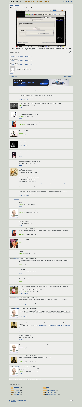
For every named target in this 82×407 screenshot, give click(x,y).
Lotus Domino (17, 390)
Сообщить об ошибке (12, 401)
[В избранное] (70, 49)
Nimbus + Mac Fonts (51, 388)
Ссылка (11, 73)
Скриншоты (17, 5)
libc (20, 223)
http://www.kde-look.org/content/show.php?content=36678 (21, 60)
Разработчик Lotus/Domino (51, 394)
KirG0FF (21, 204)
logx (20, 154)
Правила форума (16, 400)
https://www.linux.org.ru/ (12, 402)
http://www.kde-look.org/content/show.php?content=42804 (21, 56)
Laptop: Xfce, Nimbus (51, 390)
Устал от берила (14, 76)
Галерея (30, 1)
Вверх (72, 400)
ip (19, 186)
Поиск (48, 1)
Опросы (41, 1)
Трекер (45, 1)
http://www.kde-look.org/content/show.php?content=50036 (21, 64)
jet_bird (20, 116)
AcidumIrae (21, 291)
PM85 (20, 105)
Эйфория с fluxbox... (67, 76)
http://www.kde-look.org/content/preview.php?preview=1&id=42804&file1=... (54, 183)
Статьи (33, 1)
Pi (20, 69)
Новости (25, 1)
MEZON (20, 97)
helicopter (21, 133)
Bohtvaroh (21, 212)
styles (47, 387)
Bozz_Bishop (22, 124)
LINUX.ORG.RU (15, 2)
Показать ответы (22, 195)
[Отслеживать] (70, 52)
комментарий (16, 139)
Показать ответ (22, 99)
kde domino (16, 388)
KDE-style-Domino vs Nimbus (21, 7)
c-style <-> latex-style (50, 392)
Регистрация (66, 1)
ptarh (20, 242)
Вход (71, 1)
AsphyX (20, 361)
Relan (20, 253)
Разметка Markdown (22, 400)
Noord (20, 281)
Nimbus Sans (16, 387)
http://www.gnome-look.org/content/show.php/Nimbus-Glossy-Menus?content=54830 (53, 325)
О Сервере (10, 400)
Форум (37, 1)
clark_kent (21, 193)
